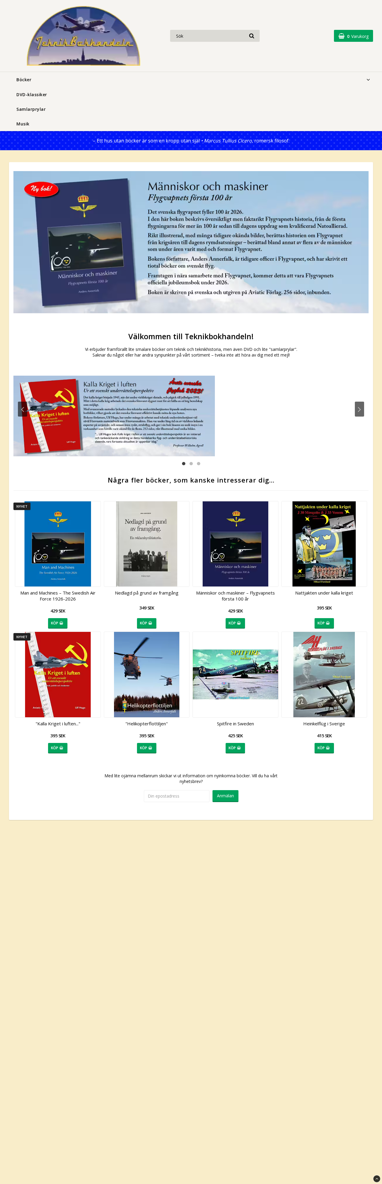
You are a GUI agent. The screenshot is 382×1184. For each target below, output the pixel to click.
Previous (22, 409)
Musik (23, 124)
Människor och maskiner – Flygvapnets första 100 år (235, 596)
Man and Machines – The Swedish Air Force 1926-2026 (58, 596)
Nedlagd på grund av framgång (146, 593)
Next (359, 409)
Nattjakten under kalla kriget (324, 593)
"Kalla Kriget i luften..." (58, 724)
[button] (353, 36)
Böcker (23, 79)
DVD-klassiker (31, 94)
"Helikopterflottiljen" (146, 724)
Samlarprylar (31, 109)
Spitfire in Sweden (235, 724)
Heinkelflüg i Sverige (324, 724)
